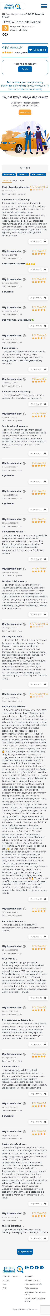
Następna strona (25, 1252)
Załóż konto (25, 112)
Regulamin (29, 1276)
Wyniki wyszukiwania (16, 14)
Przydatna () (36, 241)
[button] (44, 6)
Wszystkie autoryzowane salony (35, 1293)
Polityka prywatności (33, 1284)
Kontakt (6, 1280)
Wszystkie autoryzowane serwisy (35, 1299)
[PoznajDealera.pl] (12, 6)
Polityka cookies (31, 1288)
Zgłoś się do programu (12, 1276)
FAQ (5, 1288)
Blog (5, 1284)
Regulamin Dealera (33, 1280)
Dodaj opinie (39, 50)
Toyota (25, 69)
